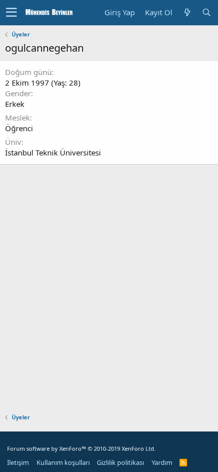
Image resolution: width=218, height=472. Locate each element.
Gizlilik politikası (120, 462)
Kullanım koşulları (63, 462)
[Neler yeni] (187, 12)
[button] (11, 12)
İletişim (18, 462)
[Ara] (206, 12)
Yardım (162, 462)
